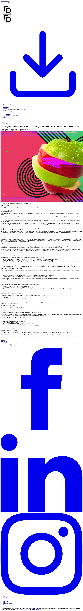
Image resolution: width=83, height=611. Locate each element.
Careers (4, 119)
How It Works (23, 109)
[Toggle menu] (5, 122)
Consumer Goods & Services (12, 115)
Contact (4, 606)
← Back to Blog (4, 342)
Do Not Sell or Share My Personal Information (34, 609)
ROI (20, 130)
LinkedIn (5, 341)
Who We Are (5, 117)
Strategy (22, 130)
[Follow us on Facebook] (41, 429)
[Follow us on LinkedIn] (41, 512)
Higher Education (9, 111)
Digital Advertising (15, 130)
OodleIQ (5, 108)
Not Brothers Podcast (7, 603)
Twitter (2, 341)
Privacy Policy (22, 609)
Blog (4, 118)
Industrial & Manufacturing (11, 112)
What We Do (5, 107)
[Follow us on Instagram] (41, 594)
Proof (4, 116)
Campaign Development (6, 130)
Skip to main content (5, 1)
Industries (5, 110)
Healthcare (8, 114)
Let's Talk (3, 122)
